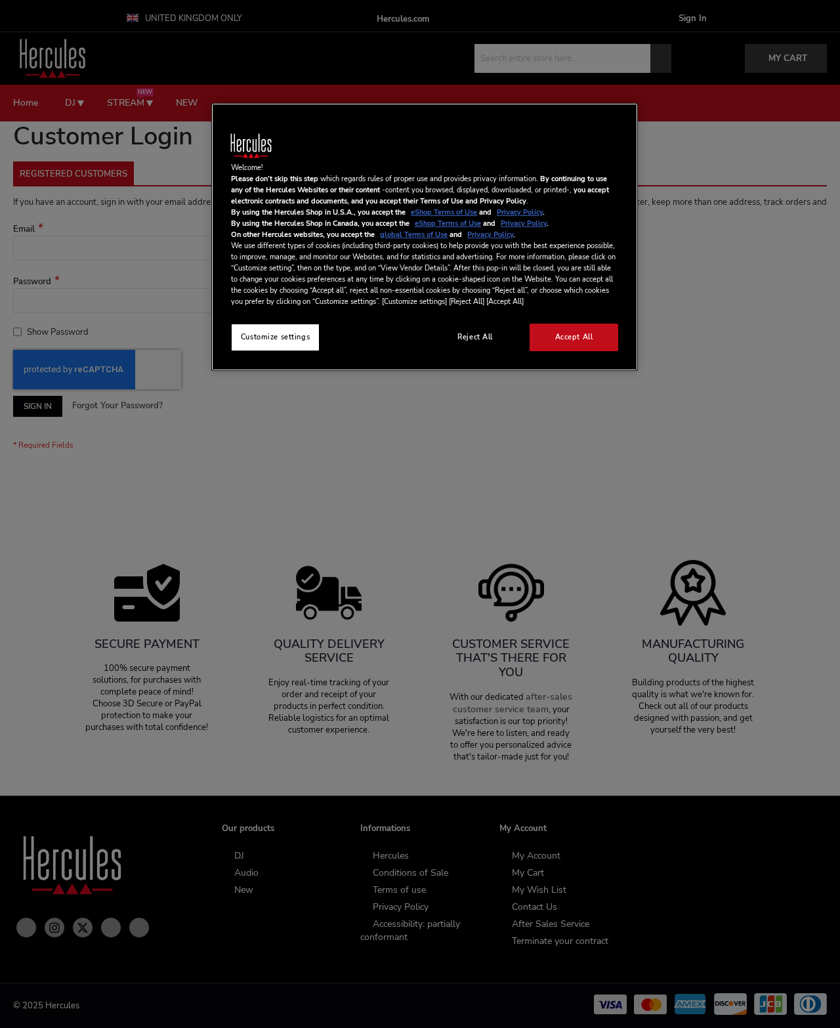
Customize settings (275, 337)
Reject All (475, 337)
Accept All (574, 337)
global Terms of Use (414, 234)
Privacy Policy (520, 212)
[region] (424, 237)
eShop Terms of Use (444, 212)
